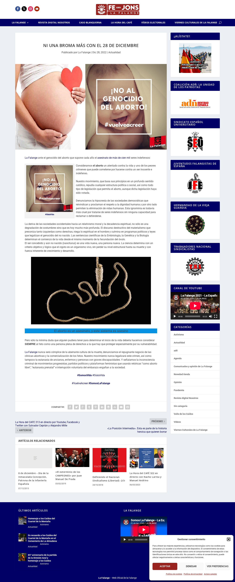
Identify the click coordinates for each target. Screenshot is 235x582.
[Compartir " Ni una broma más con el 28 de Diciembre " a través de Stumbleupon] (115, 407)
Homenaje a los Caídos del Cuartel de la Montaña (41, 520)
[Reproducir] (174, 316)
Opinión (178, 382)
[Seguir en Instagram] (30, 8)
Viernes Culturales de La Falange (196, 22)
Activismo (179, 334)
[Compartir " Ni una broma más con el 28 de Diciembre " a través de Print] (127, 407)
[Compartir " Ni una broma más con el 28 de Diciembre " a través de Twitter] (76, 407)
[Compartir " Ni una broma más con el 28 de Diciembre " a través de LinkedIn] (102, 407)
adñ (176, 350)
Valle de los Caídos (183, 414)
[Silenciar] (210, 316)
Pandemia (179, 390)
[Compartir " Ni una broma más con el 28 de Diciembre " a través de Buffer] (108, 407)
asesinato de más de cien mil (113, 157)
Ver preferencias (217, 566)
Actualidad (114, 52)
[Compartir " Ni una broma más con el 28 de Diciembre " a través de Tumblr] (89, 407)
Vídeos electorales (153, 22)
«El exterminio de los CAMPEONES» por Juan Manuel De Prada (68, 475)
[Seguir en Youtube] (36, 8)
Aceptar (165, 566)
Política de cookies (174, 574)
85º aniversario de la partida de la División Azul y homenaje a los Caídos (42, 558)
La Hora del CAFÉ (121, 22)
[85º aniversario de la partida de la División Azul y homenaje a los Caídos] (22, 557)
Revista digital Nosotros (54, 22)
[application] (195, 306)
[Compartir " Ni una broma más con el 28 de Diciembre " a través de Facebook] (70, 407)
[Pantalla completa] (215, 316)
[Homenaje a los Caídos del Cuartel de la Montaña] (22, 521)
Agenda (178, 358)
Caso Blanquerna (90, 22)
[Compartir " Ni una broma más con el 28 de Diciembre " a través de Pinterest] (95, 407)
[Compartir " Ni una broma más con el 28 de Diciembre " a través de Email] (121, 407)
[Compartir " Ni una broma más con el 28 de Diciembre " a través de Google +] (83, 407)
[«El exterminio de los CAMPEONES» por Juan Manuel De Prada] (72, 457)
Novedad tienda (182, 374)
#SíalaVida (49, 214)
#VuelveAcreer (80, 383)
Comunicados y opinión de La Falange (193, 366)
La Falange (19, 22)
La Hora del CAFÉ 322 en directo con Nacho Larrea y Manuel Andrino (145, 477)
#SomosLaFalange (99, 383)
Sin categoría (180, 406)
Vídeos (177, 422)
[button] (228, 539)
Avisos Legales (210, 574)
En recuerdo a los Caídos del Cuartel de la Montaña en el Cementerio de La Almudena (42, 538)
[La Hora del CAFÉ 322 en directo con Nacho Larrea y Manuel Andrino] (147, 458)
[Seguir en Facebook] (17, 8)
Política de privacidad (193, 574)
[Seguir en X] (24, 8)
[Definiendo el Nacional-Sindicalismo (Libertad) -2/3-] (109, 460)
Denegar (191, 566)
